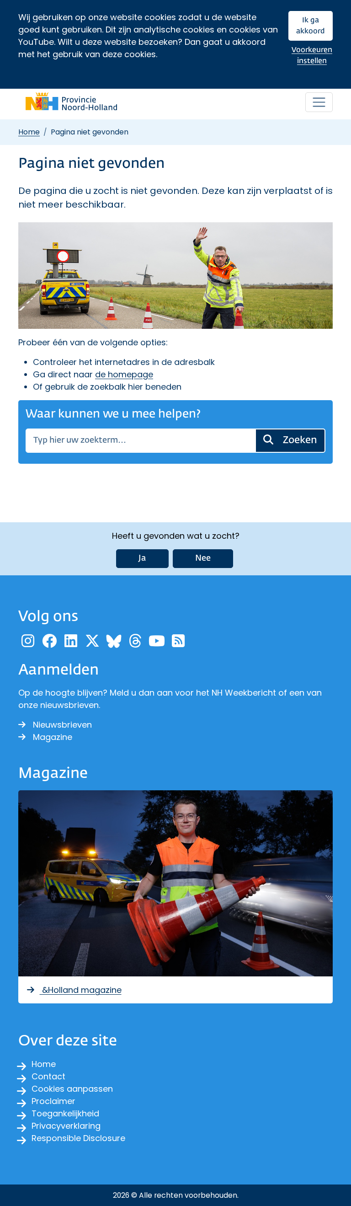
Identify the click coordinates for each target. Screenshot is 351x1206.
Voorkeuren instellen (312, 55)
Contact (48, 1076)
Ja (142, 558)
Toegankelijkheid (65, 1113)
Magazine (52, 737)
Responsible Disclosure (78, 1138)
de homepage (124, 374)
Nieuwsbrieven (62, 724)
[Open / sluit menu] (319, 102)
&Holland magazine (81, 990)
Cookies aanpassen (72, 1088)
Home (29, 132)
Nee (203, 558)
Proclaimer (53, 1101)
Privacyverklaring (66, 1125)
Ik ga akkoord (310, 26)
